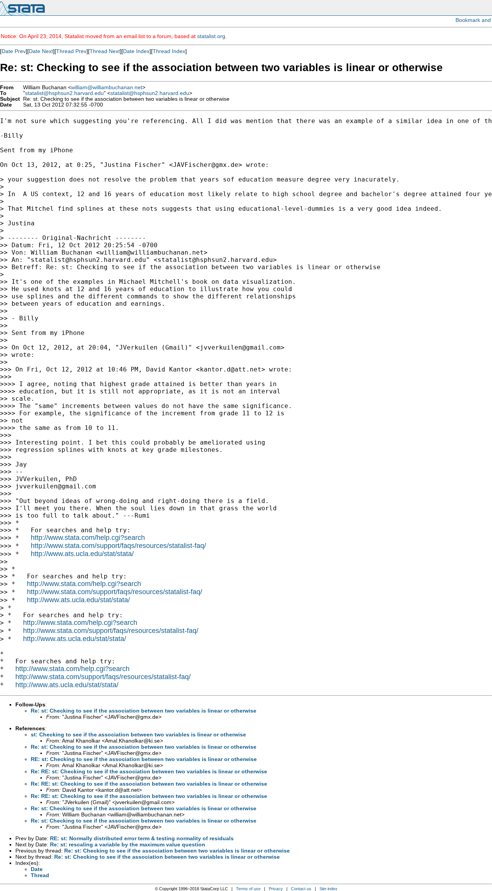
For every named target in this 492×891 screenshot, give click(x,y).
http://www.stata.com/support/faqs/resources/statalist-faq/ (118, 546)
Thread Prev (71, 51)
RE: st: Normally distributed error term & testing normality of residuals (142, 838)
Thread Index (169, 51)
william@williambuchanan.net (106, 87)
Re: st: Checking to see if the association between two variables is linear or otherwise (143, 711)
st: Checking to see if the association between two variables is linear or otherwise (138, 734)
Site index (328, 888)
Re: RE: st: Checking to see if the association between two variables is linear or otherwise (149, 771)
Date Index (136, 51)
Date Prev (14, 51)
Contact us (301, 888)
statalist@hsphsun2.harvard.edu (64, 93)
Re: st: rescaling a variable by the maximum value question (127, 844)
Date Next (41, 51)
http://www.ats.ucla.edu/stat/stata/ (82, 554)
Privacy (276, 888)
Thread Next (105, 51)
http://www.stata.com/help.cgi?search (88, 537)
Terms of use (248, 888)
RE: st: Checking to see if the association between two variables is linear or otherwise (144, 759)
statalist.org (211, 36)
